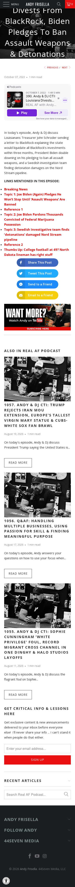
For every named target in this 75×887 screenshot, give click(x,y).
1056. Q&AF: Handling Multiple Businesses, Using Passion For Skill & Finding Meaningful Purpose (36, 528)
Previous (52, 67)
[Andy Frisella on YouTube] (37, 856)
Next (65, 67)
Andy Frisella (37, 4)
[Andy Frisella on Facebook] (30, 856)
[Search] (60, 4)
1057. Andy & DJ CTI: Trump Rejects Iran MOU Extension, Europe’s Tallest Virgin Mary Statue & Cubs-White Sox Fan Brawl (37, 415)
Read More (18, 462)
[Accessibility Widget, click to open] (6, 881)
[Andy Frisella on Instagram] (45, 856)
